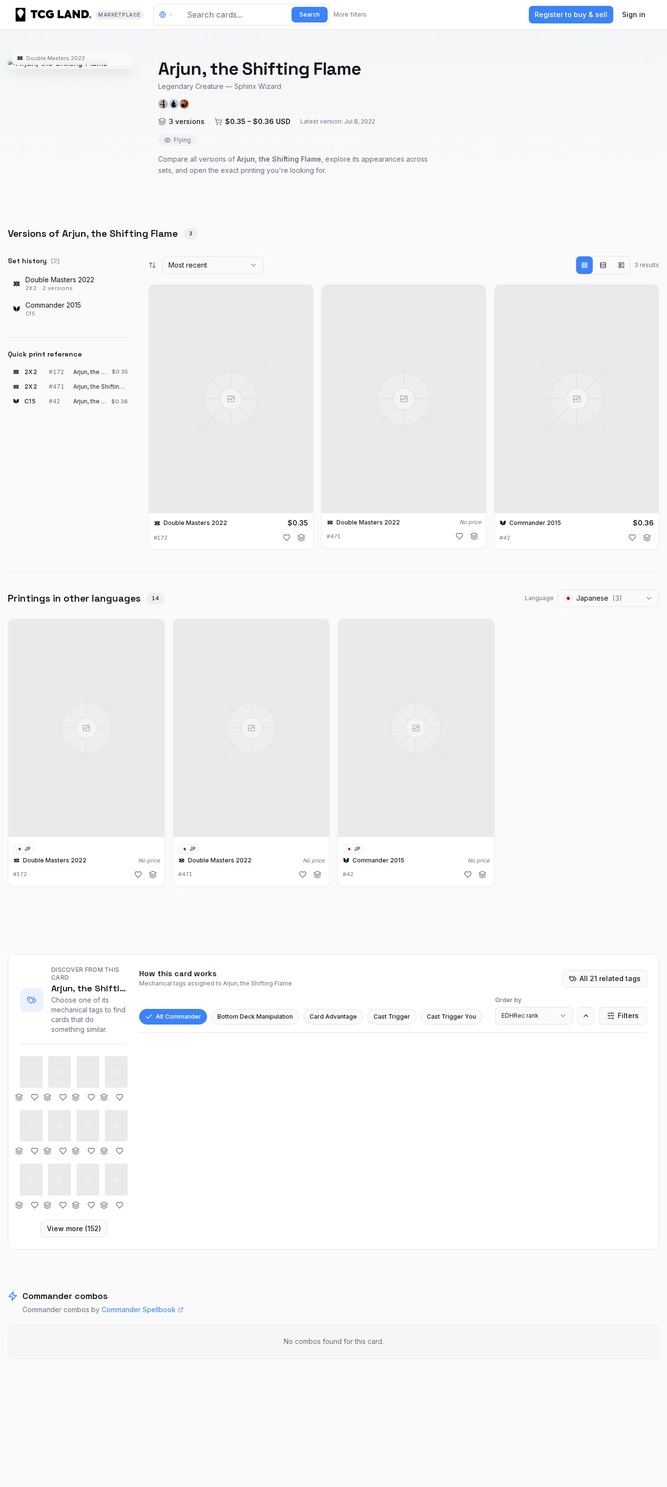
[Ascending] (586, 1016)
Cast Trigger (392, 1016)
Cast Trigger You (451, 1016)
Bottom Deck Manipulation (255, 1016)
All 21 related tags (610, 978)
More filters (350, 14)
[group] (603, 265)
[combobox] (213, 265)
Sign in (634, 14)
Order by (508, 1000)
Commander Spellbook (139, 1309)
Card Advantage (333, 1016)
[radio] (584, 265)
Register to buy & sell (571, 14)
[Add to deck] (301, 538)
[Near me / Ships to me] (169, 14)
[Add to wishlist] (286, 538)
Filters (628, 1015)
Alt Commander (178, 1016)
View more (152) (74, 1228)
